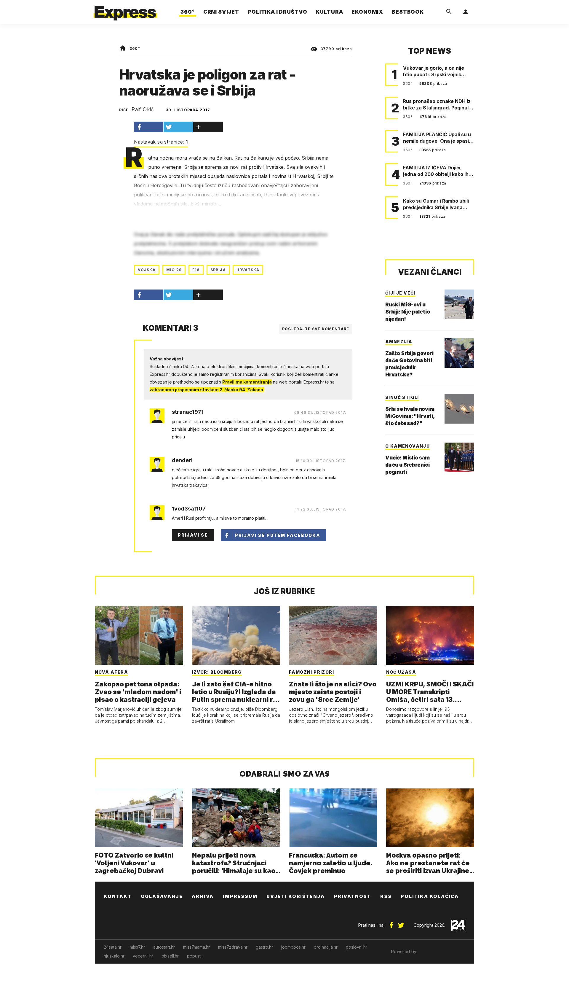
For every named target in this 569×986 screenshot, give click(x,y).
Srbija (218, 270)
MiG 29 (174, 270)
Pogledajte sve (315, 329)
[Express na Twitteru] (401, 922)
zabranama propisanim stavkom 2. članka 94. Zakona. (207, 389)
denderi (182, 460)
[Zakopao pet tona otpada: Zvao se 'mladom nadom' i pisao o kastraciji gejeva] (139, 635)
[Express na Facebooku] (391, 922)
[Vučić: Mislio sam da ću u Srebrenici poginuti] (459, 457)
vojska (147, 270)
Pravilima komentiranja (247, 381)
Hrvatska (248, 270)
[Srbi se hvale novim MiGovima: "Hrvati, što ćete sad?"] (459, 409)
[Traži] (449, 12)
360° (135, 48)
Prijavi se (193, 534)
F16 (196, 270)
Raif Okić (143, 109)
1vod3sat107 (189, 508)
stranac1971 (188, 412)
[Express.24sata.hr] (125, 10)
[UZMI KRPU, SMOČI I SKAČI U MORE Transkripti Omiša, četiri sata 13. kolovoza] (430, 635)
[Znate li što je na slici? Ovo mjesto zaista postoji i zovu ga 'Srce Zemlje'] (333, 635)
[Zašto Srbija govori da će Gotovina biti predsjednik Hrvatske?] (459, 353)
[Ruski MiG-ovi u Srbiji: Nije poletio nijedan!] (459, 304)
